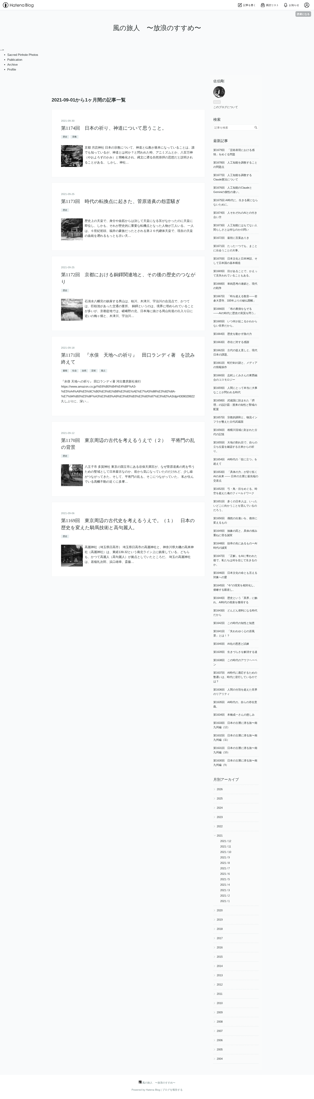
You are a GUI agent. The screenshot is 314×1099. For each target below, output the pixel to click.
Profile (11, 69)
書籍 (65, 370)
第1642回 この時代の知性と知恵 (234, 623)
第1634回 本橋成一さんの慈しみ (234, 714)
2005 (220, 1049)
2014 (220, 966)
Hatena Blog (153, 1089)
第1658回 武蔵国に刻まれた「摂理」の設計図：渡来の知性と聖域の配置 (235, 405)
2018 (220, 928)
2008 (220, 1021)
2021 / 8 (225, 862)
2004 (220, 1058)
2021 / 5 (225, 879)
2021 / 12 (225, 841)
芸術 (93, 370)
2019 (220, 919)
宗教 (74, 136)
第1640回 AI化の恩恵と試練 (231, 643)
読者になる (303, 13)
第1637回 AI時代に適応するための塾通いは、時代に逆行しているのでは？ (235, 677)
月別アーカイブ (226, 779)
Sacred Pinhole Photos (22, 55)
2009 (220, 1012)
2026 (220, 789)
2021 (220, 835)
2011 (219, 993)
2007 (220, 1030)
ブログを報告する (172, 1089)
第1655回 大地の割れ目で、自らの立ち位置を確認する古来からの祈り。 (235, 447)
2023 (220, 817)
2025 (220, 798)
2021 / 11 (225, 846)
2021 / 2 (225, 895)
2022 (220, 826)
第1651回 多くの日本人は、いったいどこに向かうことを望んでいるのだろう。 (235, 506)
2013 (220, 975)
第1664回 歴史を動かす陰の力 (232, 333)
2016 (220, 947)
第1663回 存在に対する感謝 (231, 342)
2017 (220, 938)
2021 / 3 (225, 890)
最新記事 (220, 141)
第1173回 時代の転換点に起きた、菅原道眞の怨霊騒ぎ (120, 201)
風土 (103, 370)
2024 (220, 807)
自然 (84, 370)
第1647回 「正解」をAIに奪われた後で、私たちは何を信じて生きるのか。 (235, 560)
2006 (220, 1040)
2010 (220, 1003)
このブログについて (225, 107)
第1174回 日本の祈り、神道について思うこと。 (114, 128)
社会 (74, 370)
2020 (220, 910)
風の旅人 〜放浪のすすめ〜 (157, 28)
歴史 (65, 136)
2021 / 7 (225, 868)
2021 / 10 (225, 851)
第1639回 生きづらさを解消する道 (235, 651)
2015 (220, 956)
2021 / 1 (225, 901)
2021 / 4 (225, 884)
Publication (14, 59)
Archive (12, 64)
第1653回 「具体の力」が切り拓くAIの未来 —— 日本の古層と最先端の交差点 (235, 476)
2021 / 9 (225, 857)
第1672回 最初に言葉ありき (231, 237)
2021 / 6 (225, 873)
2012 (220, 984)
